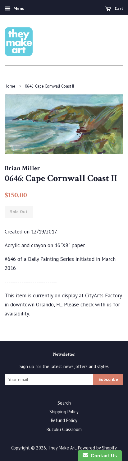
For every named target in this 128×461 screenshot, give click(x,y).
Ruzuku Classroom (64, 429)
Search (64, 403)
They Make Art (62, 448)
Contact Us (102, 455)
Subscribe (108, 379)
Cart (118, 8)
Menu (18, 8)
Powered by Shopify (97, 448)
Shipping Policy (64, 412)
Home (10, 86)
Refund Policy (64, 420)
